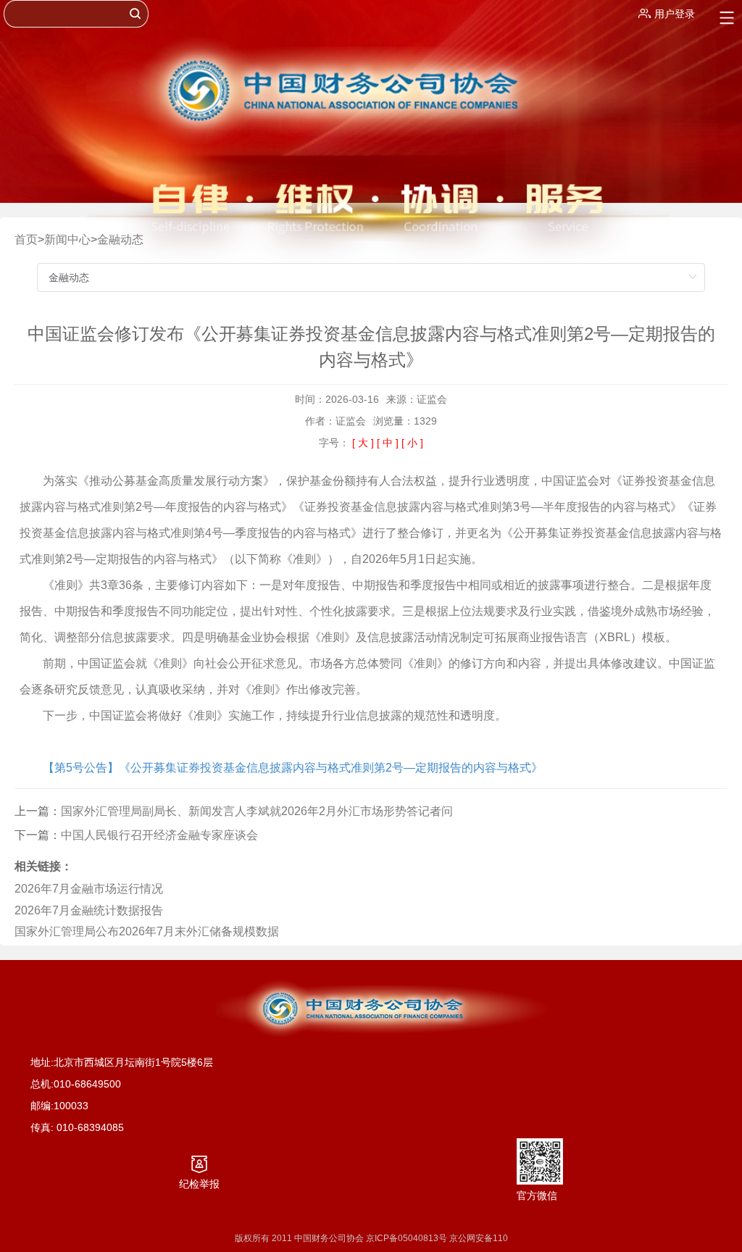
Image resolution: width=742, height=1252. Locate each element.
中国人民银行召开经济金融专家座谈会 (159, 835)
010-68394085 (90, 1127)
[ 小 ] (412, 442)
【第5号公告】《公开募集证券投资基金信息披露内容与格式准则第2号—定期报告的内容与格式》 (293, 767)
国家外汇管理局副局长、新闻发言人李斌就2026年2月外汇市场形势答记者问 (257, 811)
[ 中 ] (388, 442)
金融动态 (120, 239)
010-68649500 (87, 1084)
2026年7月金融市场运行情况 (88, 888)
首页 (26, 239)
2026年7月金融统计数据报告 (88, 910)
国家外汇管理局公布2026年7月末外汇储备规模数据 (146, 931)
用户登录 (674, 14)
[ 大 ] (363, 442)
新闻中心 (67, 239)
